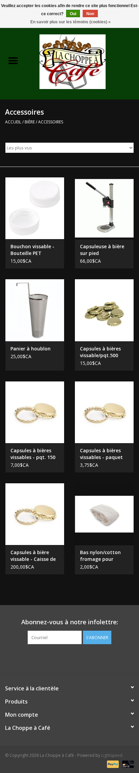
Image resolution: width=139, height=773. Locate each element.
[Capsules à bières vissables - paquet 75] (104, 412)
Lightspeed (111, 755)
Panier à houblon (30, 348)
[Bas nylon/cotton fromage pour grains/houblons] (104, 514)
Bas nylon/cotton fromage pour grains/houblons (100, 556)
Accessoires (50, 122)
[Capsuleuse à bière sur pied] (104, 208)
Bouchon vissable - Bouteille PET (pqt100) (32, 250)
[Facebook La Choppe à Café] (69, 658)
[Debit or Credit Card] (127, 764)
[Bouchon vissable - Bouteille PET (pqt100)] (34, 208)
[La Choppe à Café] (83, 61)
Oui (73, 13)
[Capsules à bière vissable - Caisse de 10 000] (34, 514)
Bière (30, 122)
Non (90, 13)
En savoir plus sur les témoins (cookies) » (70, 22)
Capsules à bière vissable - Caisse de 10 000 (33, 556)
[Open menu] (13, 60)
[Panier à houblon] (34, 310)
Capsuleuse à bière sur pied (102, 249)
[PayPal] (112, 764)
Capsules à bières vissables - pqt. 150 (32, 453)
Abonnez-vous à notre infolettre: (69, 622)
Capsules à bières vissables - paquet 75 (101, 454)
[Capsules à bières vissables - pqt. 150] (34, 412)
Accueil (13, 122)
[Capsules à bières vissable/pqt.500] (104, 310)
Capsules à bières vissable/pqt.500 (100, 352)
